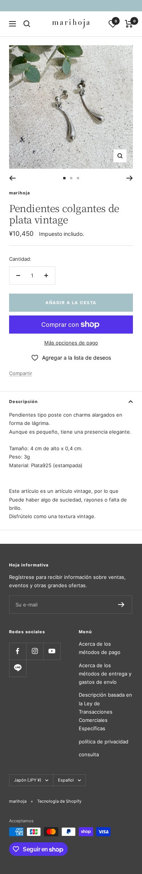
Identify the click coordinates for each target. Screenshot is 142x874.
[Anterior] (12, 178)
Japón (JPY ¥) (27, 780)
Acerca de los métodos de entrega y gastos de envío (105, 673)
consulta (89, 754)
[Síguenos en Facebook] (17, 651)
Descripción (23, 401)
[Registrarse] (121, 604)
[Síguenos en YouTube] (51, 651)
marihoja (19, 192)
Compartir (20, 373)
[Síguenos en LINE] (17, 668)
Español (66, 780)
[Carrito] (129, 24)
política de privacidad (103, 742)
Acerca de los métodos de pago (99, 648)
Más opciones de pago (71, 343)
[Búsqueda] (26, 23)
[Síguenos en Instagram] (34, 651)
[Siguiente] (129, 178)
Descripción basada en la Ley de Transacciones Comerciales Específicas (105, 711)
